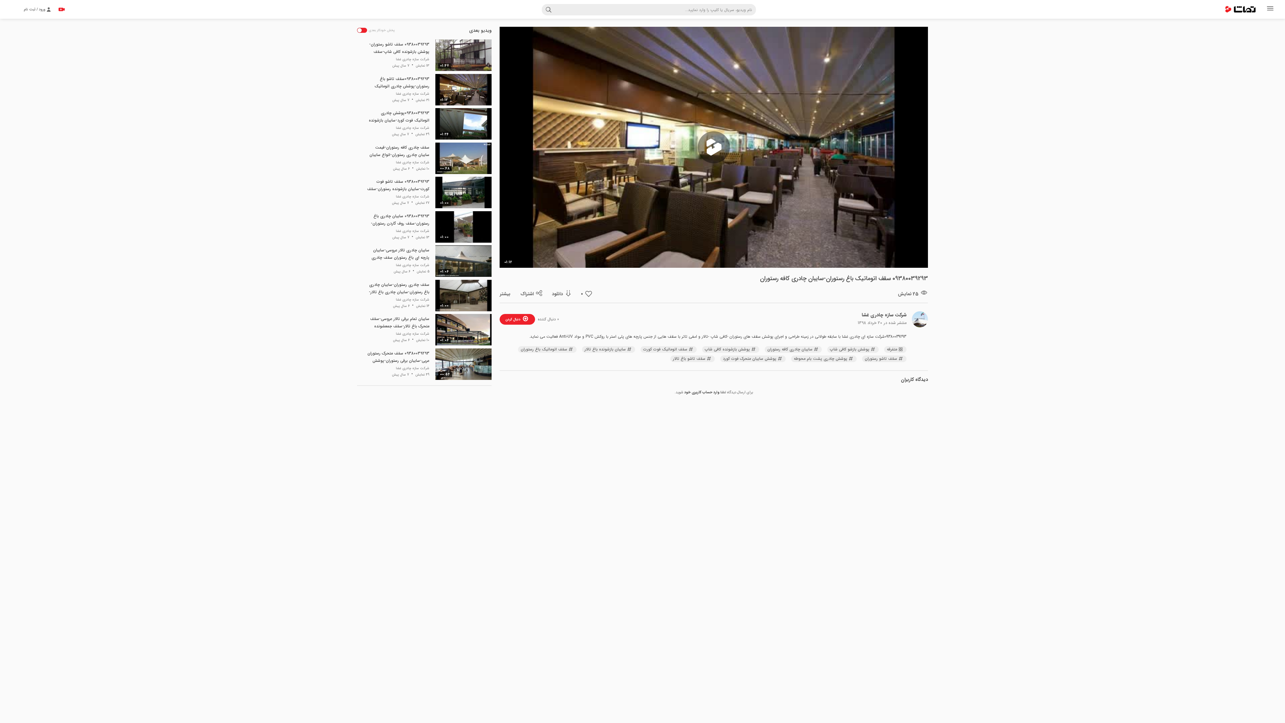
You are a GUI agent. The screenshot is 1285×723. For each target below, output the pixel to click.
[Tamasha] (1240, 9)
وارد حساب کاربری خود (701, 392)
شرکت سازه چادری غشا (884, 315)
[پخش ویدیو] (714, 147)
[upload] (61, 9)
